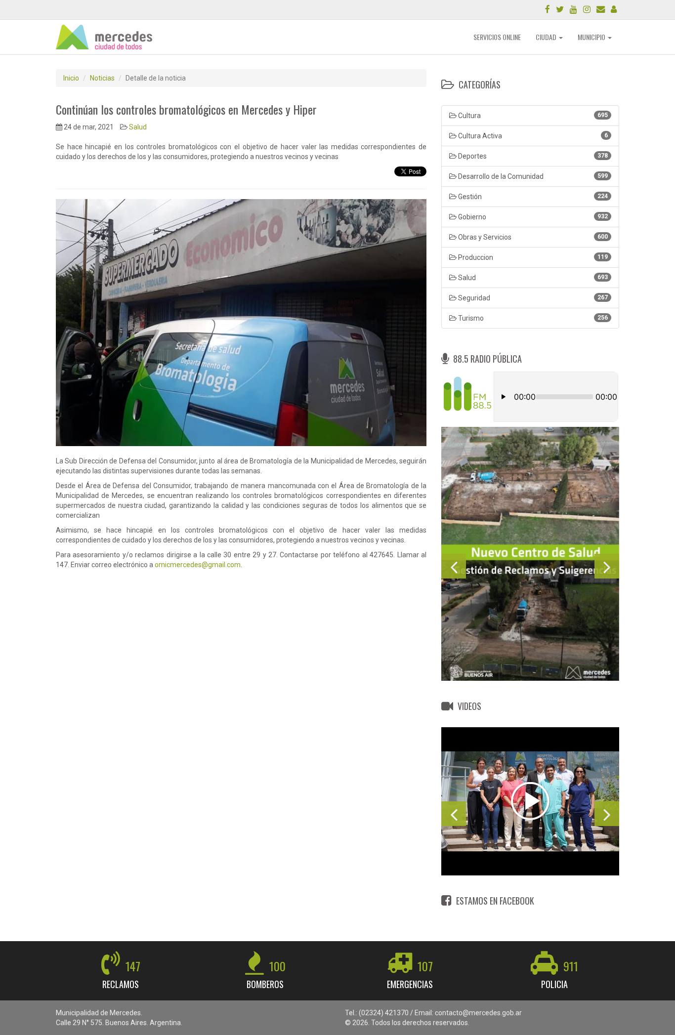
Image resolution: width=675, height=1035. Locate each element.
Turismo (532, 318)
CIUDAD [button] (547, 37)
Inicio (71, 78)
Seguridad (532, 298)
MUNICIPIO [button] (592, 37)
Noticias (102, 78)
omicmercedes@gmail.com (198, 565)
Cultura (532, 116)
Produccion (532, 257)
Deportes (532, 156)
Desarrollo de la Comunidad (532, 176)
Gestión (532, 197)
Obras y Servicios (532, 237)
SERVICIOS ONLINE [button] (497, 37)
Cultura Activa (532, 136)
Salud (138, 127)
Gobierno (532, 217)
